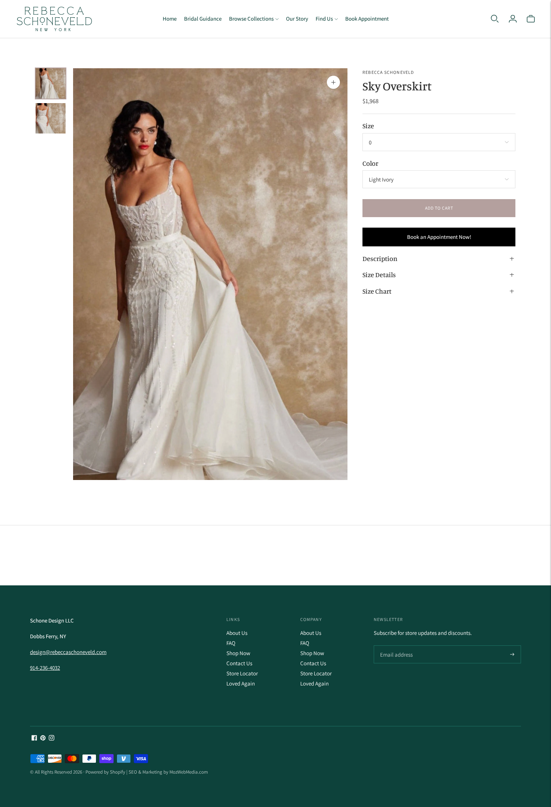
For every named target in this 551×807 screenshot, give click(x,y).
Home (170, 18)
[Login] (513, 18)
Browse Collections (251, 18)
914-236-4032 (45, 667)
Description (379, 258)
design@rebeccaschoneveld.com (68, 652)
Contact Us (239, 663)
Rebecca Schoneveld (388, 72)
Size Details (379, 274)
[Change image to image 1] (51, 83)
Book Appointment (367, 18)
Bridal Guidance (203, 18)
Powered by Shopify (105, 772)
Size (368, 125)
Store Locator (242, 673)
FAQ (230, 642)
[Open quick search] (495, 18)
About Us (236, 632)
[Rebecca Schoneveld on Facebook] (34, 738)
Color (370, 163)
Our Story (297, 18)
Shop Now (238, 653)
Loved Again (240, 683)
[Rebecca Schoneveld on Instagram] (51, 738)
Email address (395, 646)
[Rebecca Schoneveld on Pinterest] (43, 738)
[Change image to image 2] (51, 118)
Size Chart (376, 290)
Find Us (324, 18)
